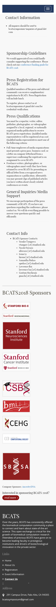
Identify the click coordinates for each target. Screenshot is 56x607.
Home (8, 560)
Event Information (14, 574)
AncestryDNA (28, 486)
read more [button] (10, 497)
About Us (10, 565)
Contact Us (11, 579)
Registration (11, 569)
